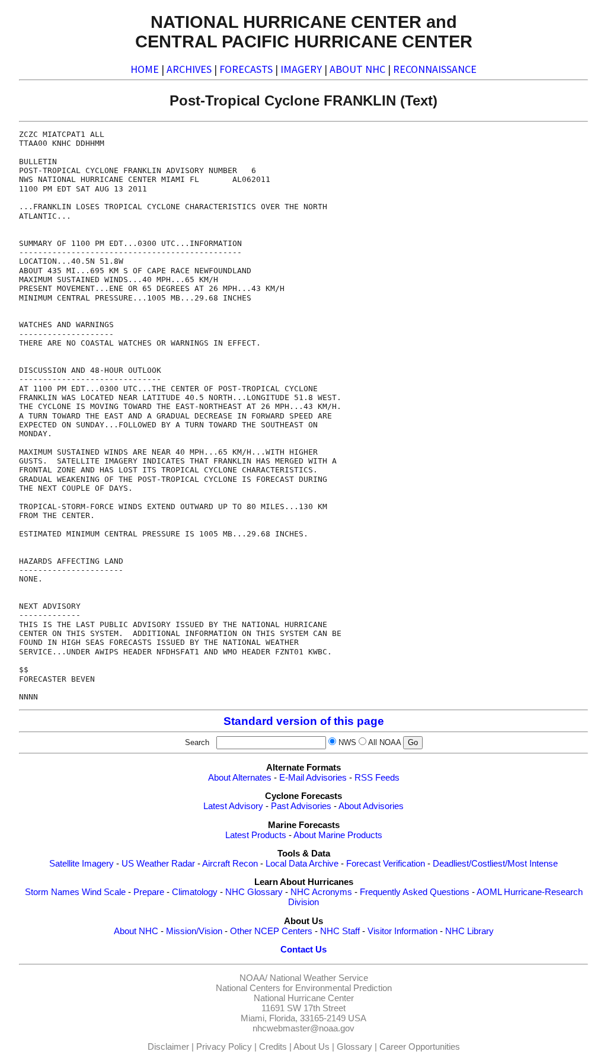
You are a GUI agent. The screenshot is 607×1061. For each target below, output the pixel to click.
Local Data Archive (302, 863)
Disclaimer (168, 1047)
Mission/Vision (194, 931)
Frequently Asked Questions (414, 892)
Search (199, 742)
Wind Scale (104, 892)
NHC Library (469, 931)
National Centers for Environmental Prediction (304, 988)
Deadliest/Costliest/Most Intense (495, 863)
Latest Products (255, 835)
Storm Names (52, 892)
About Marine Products (337, 835)
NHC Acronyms (321, 892)
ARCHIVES (189, 69)
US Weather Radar (158, 863)
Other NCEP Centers (271, 931)
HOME (144, 69)
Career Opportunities (419, 1047)
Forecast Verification (385, 863)
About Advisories (371, 806)
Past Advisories (301, 806)
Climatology (195, 892)
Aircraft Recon (230, 863)
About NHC (136, 931)
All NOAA (384, 742)
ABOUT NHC (357, 69)
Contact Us (303, 949)
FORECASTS (246, 69)
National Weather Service (319, 978)
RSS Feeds (377, 777)
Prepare (148, 892)
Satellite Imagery (81, 863)
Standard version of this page (303, 721)
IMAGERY (301, 69)
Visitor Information (402, 931)
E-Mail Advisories (313, 777)
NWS (347, 742)
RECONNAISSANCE (435, 69)
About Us (311, 1047)
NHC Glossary (254, 892)
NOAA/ (253, 978)
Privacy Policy (224, 1047)
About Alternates (239, 777)
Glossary (354, 1047)
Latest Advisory (233, 806)
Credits (273, 1047)
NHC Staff (340, 931)
